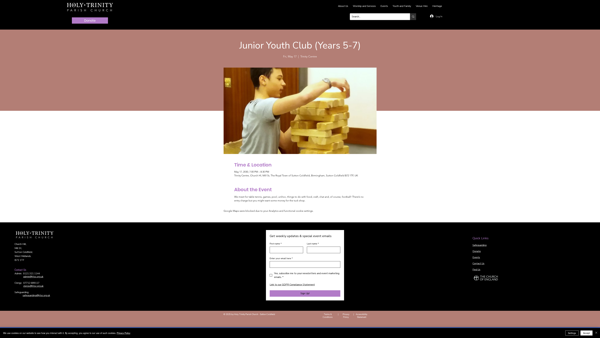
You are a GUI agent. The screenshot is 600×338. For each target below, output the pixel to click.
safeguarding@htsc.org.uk (36, 295)
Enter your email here (281, 258)
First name (276, 243)
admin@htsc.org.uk (33, 276)
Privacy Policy (346, 316)
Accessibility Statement (361, 316)
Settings (572, 333)
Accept (586, 333)
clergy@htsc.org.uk (33, 286)
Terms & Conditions (328, 316)
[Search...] (413, 16)
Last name (313, 243)
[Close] (596, 332)
